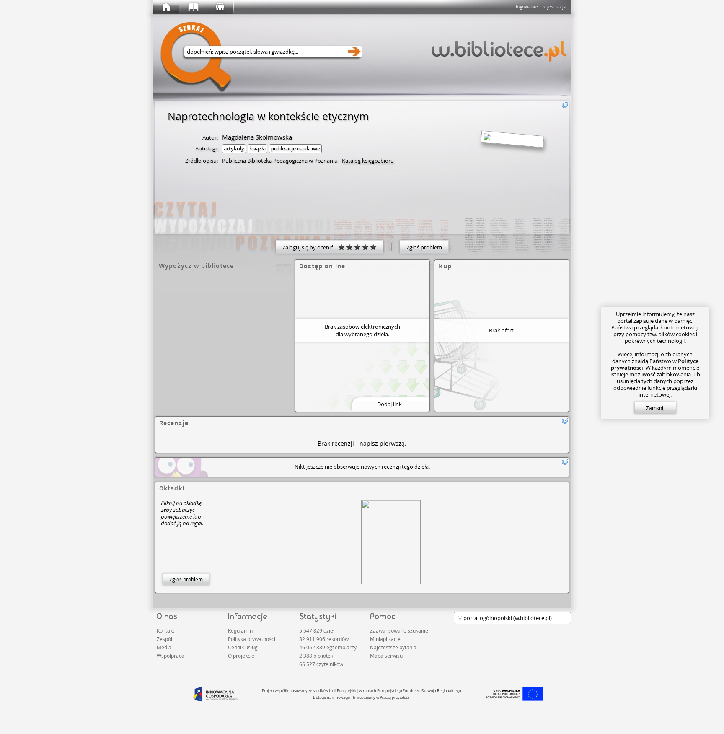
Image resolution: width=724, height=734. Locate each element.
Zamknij (655, 408)
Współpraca (170, 655)
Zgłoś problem (424, 247)
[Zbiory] (192, 7)
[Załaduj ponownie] (564, 105)
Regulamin (240, 630)
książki (257, 148)
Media (164, 647)
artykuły (234, 148)
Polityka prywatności (251, 638)
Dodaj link (389, 404)
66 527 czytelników (321, 664)
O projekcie (241, 655)
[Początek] (166, 7)
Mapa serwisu (386, 655)
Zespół (164, 638)
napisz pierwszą (382, 443)
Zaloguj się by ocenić (310, 247)
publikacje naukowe (295, 148)
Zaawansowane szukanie (399, 630)
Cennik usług (243, 647)
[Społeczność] (219, 7)
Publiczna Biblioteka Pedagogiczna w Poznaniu (280, 160)
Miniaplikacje (385, 638)
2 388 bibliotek (316, 655)
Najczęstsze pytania (393, 647)
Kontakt (165, 630)
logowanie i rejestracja (541, 7)
